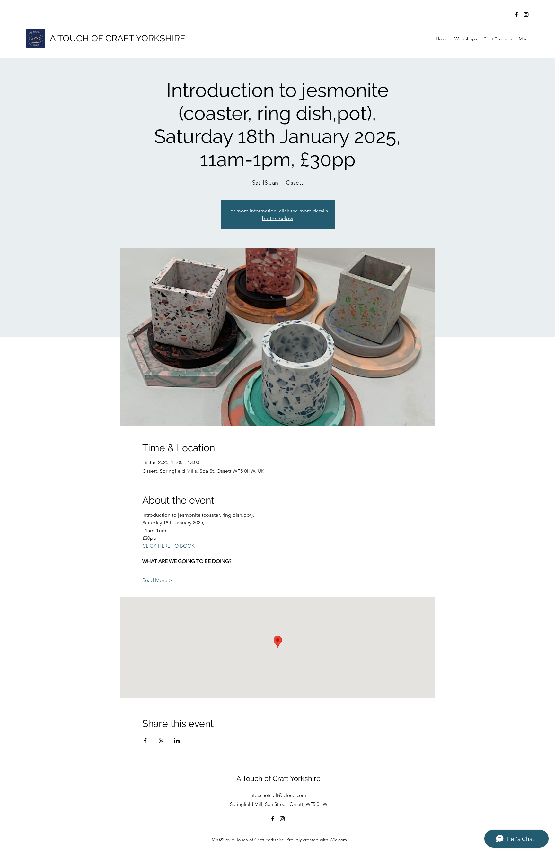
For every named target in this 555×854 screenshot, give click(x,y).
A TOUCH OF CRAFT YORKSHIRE (117, 38)
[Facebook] (516, 14)
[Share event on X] (161, 740)
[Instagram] (526, 14)
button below (277, 218)
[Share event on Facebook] (145, 740)
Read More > (157, 580)
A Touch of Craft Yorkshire (278, 778)
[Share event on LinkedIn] (177, 740)
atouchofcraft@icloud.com (278, 795)
